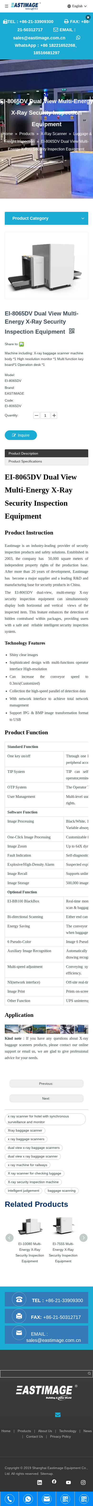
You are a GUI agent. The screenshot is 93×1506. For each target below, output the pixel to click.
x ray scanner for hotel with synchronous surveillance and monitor (38, 1119)
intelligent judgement (23, 1190)
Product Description (23, 453)
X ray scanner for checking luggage (34, 1173)
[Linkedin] (39, 1483)
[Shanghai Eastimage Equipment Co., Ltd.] (47, 1392)
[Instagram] (83, 1483)
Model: (10, 375)
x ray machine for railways (27, 1165)
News (87, 1431)
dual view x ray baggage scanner (33, 1156)
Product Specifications (25, 461)
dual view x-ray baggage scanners (34, 1148)
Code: (9, 400)
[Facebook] (54, 1483)
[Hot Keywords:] (89, 1373)
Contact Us (34, 1436)
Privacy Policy (60, 1436)
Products (24, 1431)
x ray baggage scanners (26, 1139)
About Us (45, 1431)
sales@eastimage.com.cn (39, 38)
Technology (67, 1431)
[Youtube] (68, 1483)
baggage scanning (62, 1190)
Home (5, 1431)
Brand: (10, 388)
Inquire (24, 435)
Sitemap (46, 1474)
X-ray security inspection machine (33, 1182)
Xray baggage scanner (25, 1130)
